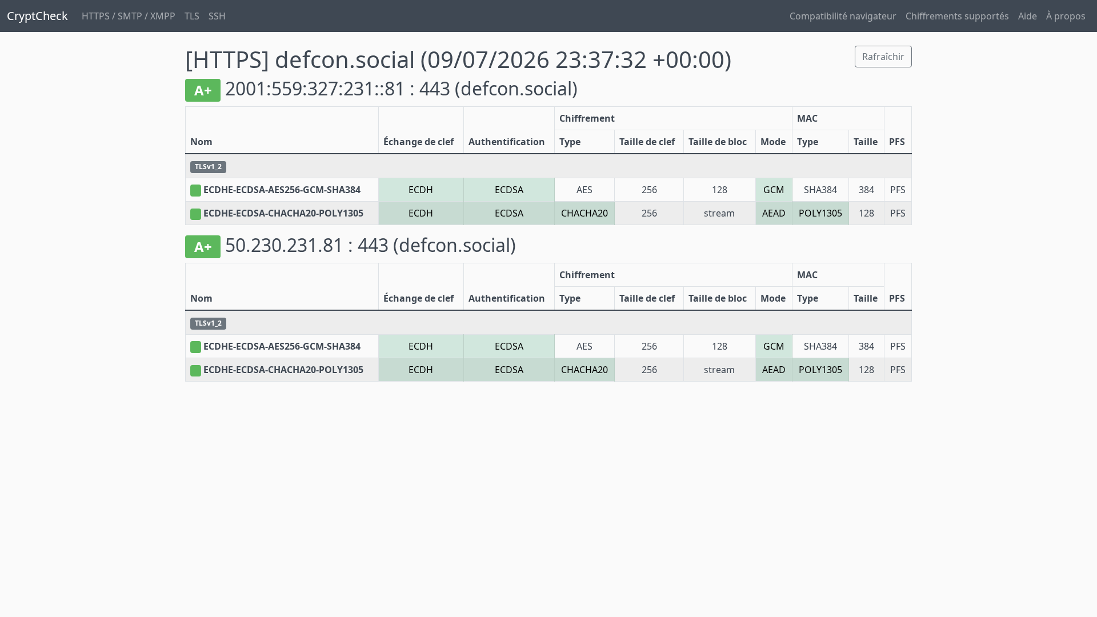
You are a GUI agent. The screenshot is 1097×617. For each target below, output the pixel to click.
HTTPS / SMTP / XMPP (128, 16)
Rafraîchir (883, 56)
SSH (217, 16)
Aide (1027, 16)
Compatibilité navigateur (843, 16)
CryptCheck (37, 15)
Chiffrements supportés (957, 16)
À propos (1066, 16)
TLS (192, 16)
